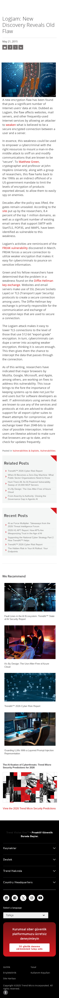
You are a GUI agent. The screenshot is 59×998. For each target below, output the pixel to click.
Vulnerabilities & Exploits (26, 450)
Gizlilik (6, 967)
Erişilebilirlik (9, 972)
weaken (11, 125)
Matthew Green (29, 162)
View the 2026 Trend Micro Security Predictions (29, 808)
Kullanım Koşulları (40, 972)
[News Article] (4, 47)
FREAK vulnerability (15, 248)
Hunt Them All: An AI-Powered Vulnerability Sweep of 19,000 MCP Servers (28, 483)
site (4, 211)
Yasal (33, 967)
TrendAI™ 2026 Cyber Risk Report (25, 471)
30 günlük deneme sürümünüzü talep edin (26, 946)
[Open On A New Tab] (23, 898)
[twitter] (15, 47)
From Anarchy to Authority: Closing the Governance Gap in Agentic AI (26, 497)
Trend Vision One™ (17, 832)
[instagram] (32, 898)
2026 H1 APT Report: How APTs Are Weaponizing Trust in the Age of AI (25, 532)
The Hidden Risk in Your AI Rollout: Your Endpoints (27, 550)
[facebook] (10, 47)
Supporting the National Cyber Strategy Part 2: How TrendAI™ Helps (30, 539)
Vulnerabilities (48, 450)
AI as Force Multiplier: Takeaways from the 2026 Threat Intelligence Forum (28, 525)
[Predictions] (30, 786)
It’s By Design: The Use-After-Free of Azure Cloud (28, 490)
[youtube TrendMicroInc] (40, 898)
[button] (25, 915)
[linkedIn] (20, 47)
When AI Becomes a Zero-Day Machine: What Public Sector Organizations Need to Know (30, 476)
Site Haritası (9, 978)
